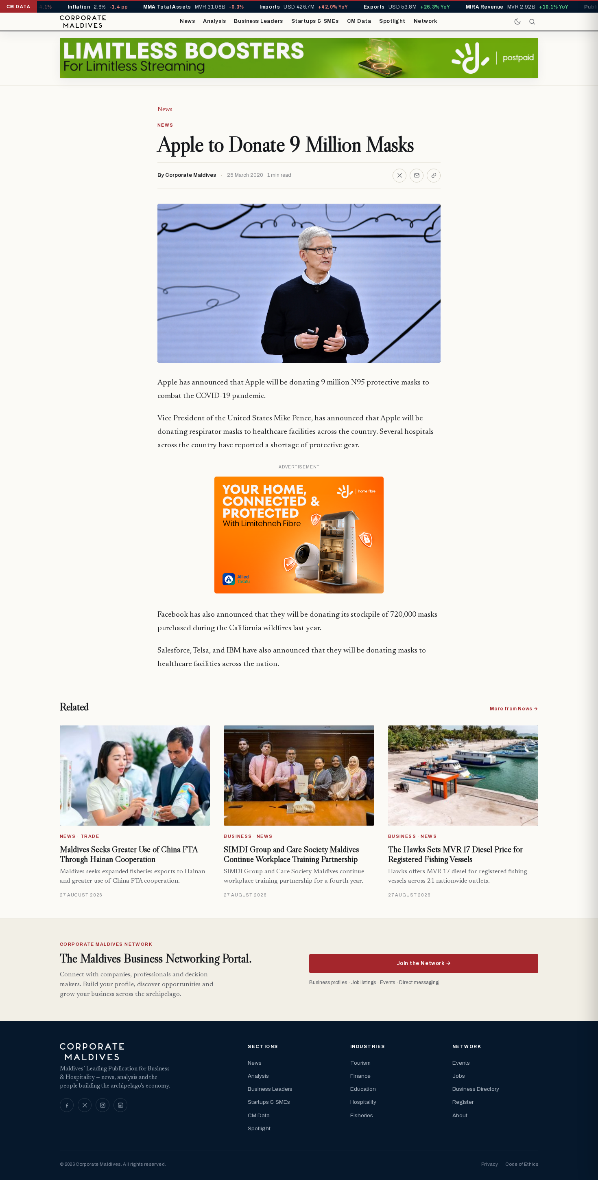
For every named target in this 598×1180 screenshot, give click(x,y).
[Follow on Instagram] (102, 1105)
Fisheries (361, 1115)
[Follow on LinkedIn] (120, 1105)
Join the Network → (424, 963)
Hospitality (363, 1102)
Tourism (360, 1063)
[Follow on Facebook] (67, 1105)
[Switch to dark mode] (517, 21)
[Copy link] (434, 175)
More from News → (514, 709)
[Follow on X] (85, 1105)
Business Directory (475, 1089)
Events (461, 1063)
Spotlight (392, 21)
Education (363, 1089)
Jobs (458, 1076)
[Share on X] (399, 175)
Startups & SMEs (315, 21)
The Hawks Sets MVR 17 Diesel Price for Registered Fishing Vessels (455, 854)
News (187, 21)
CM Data (359, 21)
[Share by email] (416, 175)
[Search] (532, 21)
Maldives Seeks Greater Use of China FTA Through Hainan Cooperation (129, 854)
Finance (360, 1076)
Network (425, 21)
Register (463, 1102)
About (459, 1115)
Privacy (489, 1164)
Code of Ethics (521, 1164)
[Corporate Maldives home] (83, 21)
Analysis (214, 21)
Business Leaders (258, 21)
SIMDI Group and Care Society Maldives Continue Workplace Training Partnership (291, 854)
